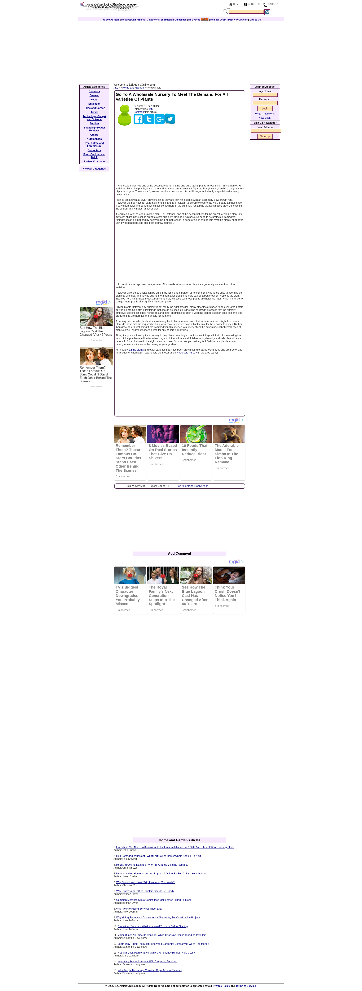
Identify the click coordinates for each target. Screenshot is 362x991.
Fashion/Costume (94, 161)
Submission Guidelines (173, 19)
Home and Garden (94, 108)
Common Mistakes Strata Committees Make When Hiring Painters (153, 899)
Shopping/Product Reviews (94, 129)
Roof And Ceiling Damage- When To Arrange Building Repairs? (152, 864)
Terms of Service (246, 986)
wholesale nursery (187, 352)
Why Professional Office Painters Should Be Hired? (145, 891)
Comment (139, 112)
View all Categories (94, 168)
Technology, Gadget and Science (94, 118)
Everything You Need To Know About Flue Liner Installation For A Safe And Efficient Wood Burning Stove (175, 847)
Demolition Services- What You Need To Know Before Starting (153, 926)
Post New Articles (238, 19)
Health (94, 99)
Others (94, 134)
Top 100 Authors (110, 19)
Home (236, 4)
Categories (153, 19)
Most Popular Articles (133, 19)
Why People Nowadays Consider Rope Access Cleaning (150, 970)
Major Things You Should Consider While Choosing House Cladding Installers (162, 935)
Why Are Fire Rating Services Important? (139, 908)
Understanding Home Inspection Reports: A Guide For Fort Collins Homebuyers (161, 873)
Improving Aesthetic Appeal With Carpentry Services (147, 961)
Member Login (218, 19)
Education (94, 103)
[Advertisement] (181, 51)
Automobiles (94, 139)
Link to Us (255, 19)
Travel (94, 112)
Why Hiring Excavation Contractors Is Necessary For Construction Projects (158, 917)
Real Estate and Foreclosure (94, 145)
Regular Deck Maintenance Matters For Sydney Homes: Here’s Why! (156, 952)
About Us (254, 4)
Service (94, 123)
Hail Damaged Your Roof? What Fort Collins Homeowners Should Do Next (158, 856)
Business (94, 91)
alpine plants (136, 349)
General (94, 95)
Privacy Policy (221, 986)
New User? (265, 117)
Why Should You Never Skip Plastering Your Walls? (145, 882)
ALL (116, 87)
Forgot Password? (265, 113)
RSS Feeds (194, 19)
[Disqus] (180, 671)
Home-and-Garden (133, 87)
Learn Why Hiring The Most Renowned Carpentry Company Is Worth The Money (163, 943)
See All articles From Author (192, 486)
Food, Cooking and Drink (94, 156)
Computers (94, 150)
